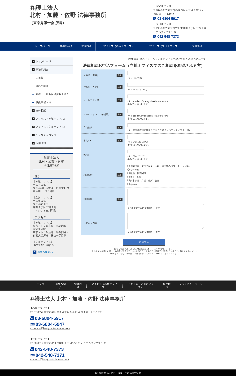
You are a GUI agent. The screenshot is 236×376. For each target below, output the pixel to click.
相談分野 (87, 174)
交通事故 (134, 170)
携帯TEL (87, 155)
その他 (133, 184)
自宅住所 (87, 127)
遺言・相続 (135, 177)
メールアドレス (91, 100)
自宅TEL (87, 140)
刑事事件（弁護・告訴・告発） (146, 180)
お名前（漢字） (91, 75)
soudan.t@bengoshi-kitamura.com (49, 359)
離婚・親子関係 (138, 173)
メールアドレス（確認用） (96, 114)
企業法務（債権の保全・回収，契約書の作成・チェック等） (160, 166)
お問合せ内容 (90, 223)
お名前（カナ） (91, 87)
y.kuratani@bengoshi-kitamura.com (50, 328)
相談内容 (87, 199)
